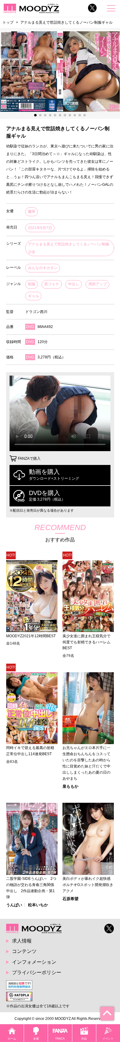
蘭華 (31, 211)
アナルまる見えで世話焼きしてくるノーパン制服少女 (68, 248)
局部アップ (97, 284)
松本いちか (38, 905)
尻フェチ (51, 284)
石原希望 (70, 899)
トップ (8, 22)
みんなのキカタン (43, 268)
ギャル (33, 296)
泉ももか (70, 786)
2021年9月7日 (40, 228)
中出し (73, 284)
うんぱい (14, 905)
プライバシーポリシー (36, 972)
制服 (31, 284)
